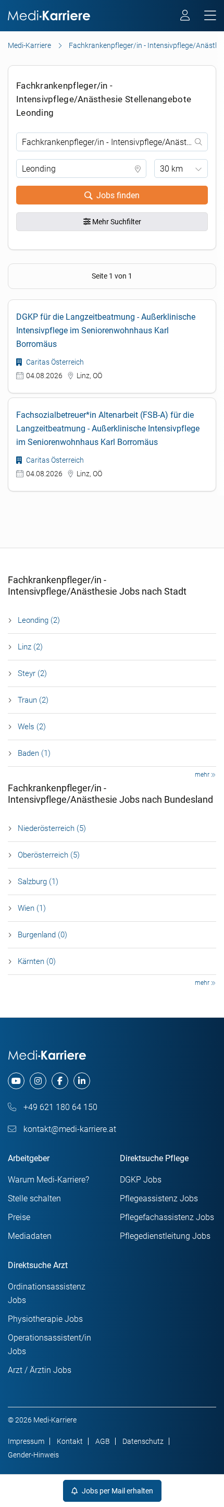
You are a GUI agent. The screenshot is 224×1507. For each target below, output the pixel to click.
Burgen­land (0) (42, 934)
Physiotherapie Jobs (45, 1319)
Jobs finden (118, 195)
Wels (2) (32, 726)
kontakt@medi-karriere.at (68, 1129)
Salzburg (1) (38, 881)
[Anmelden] (185, 17)
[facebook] (60, 1080)
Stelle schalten (34, 1198)
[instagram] (38, 1080)
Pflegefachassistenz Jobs (167, 1217)
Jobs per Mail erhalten (116, 1491)
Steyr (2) (32, 673)
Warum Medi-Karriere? (48, 1180)
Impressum (26, 1441)
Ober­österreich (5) (49, 855)
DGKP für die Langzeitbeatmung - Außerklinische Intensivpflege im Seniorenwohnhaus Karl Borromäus (105, 330)
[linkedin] (81, 1080)
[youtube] (16, 1080)
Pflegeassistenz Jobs (159, 1198)
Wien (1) (32, 908)
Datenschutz (143, 1441)
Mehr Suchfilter (116, 222)
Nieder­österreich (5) (52, 828)
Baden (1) (34, 753)
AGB (102, 1441)
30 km (171, 169)
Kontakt (70, 1441)
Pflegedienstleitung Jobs (165, 1236)
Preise (19, 1217)
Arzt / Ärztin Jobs (39, 1370)
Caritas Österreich (54, 362)
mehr (203, 774)
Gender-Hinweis (33, 1455)
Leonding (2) (39, 620)
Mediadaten (30, 1236)
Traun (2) (33, 700)
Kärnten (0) (37, 961)
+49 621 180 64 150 (59, 1107)
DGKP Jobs (140, 1180)
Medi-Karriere (29, 45)
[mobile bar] (210, 16)
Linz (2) (30, 647)
